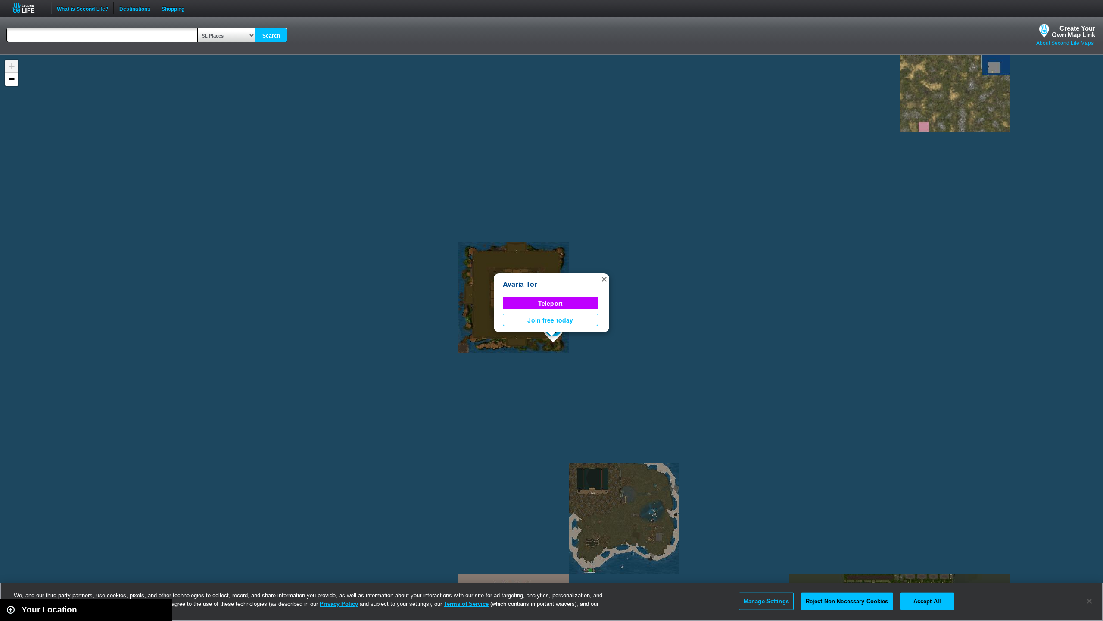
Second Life (28, 8)
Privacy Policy (339, 604)
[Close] (1089, 601)
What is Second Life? (82, 8)
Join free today (550, 320)
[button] (604, 278)
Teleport (550, 303)
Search (271, 36)
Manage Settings (766, 601)
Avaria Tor (520, 284)
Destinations (134, 8)
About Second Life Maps (1065, 43)
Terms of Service (466, 604)
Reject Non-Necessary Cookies (847, 601)
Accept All (927, 601)
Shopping (173, 8)
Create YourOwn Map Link (1073, 31)
